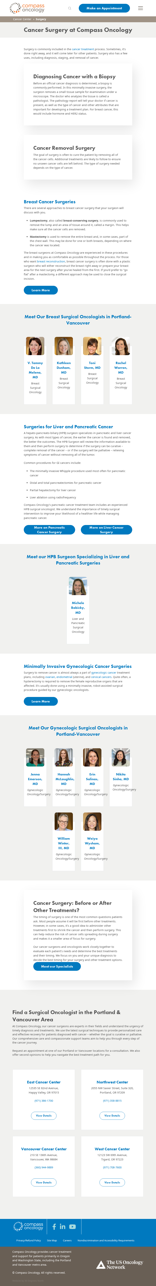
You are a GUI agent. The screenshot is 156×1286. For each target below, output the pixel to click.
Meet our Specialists (57, 966)
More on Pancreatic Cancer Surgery (49, 529)
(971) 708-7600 (112, 1167)
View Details (44, 1115)
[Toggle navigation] (141, 8)
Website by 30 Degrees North (28, 1280)
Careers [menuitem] (67, 1240)
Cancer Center (22, 19)
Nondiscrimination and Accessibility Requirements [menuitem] (106, 1240)
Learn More (41, 290)
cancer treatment (83, 49)
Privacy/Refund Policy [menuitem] (28, 1240)
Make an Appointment (104, 8)
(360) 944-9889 (44, 1167)
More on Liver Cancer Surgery (106, 529)
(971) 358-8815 (112, 1100)
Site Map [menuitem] (52, 1240)
